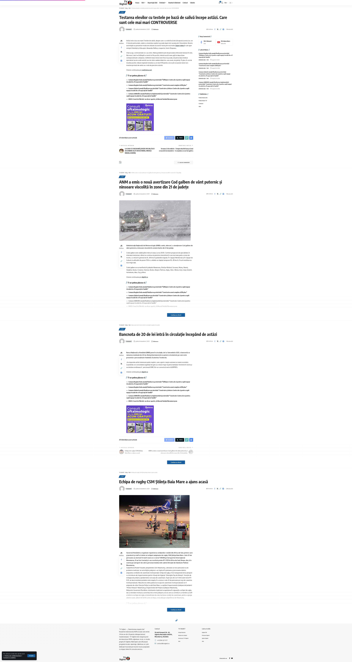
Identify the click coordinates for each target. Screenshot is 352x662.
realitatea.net (147, 70)
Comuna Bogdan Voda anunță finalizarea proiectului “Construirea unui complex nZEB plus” (157, 85)
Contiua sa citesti (176, 315)
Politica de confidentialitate (13, 655)
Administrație (202, 60)
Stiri (122, 12)
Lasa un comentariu (184, 162)
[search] (222, 2)
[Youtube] (224, 42)
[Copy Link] (220, 29)
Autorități (124, 624)
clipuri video (179, 45)
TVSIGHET (129, 29)
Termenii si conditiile (9, 657)
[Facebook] (207, 42)
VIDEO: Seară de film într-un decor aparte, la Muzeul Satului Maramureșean (152, 99)
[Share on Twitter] (217, 29)
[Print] (223, 29)
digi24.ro (145, 277)
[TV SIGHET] (125, 3)
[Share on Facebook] (214, 29)
